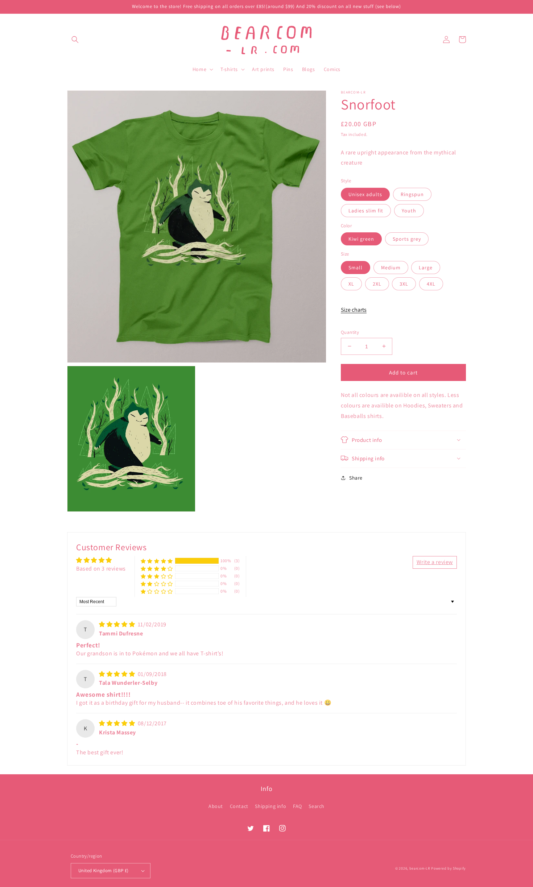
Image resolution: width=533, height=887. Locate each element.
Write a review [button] (435, 562)
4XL (431, 283)
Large (426, 267)
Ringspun (412, 194)
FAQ (297, 806)
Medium (391, 267)
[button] (75, 39)
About (215, 806)
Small (355, 267)
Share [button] (356, 477)
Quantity (350, 332)
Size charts (354, 310)
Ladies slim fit (365, 210)
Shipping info (270, 806)
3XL (404, 283)
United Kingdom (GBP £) (103, 870)
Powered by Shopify (448, 868)
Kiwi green (361, 239)
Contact (239, 806)
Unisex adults (365, 194)
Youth (409, 210)
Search (317, 806)
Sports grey (407, 239)
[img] (117, 624)
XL (351, 283)
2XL (377, 283)
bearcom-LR (419, 868)
